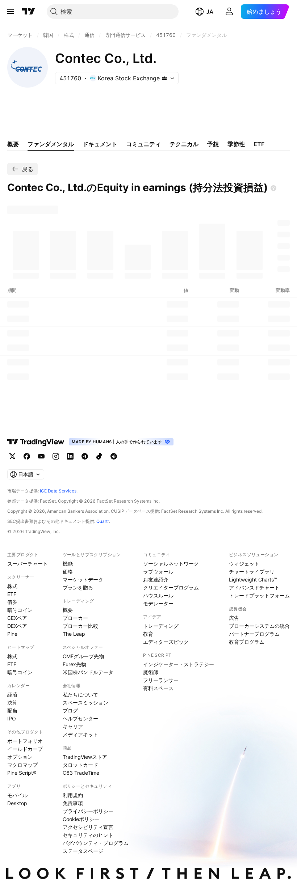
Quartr (102, 521)
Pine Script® (21, 773)
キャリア (73, 726)
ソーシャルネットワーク (171, 564)
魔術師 (150, 672)
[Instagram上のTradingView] (56, 456)
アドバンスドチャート (254, 587)
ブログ (70, 710)
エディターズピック (166, 642)
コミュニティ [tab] (143, 144)
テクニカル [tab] (184, 144)
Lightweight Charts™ (253, 579)
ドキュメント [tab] (100, 144)
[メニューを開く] (10, 11)
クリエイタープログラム (171, 587)
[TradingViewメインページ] (35, 442)
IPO (11, 718)
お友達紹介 (155, 579)
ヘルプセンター (80, 718)
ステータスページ (83, 851)
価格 (68, 571)
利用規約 (73, 795)
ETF (11, 594)
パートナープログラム (254, 634)
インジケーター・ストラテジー (178, 664)
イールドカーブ (25, 749)
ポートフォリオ (25, 741)
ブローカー (75, 618)
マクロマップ (22, 765)
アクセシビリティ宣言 (88, 827)
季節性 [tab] (236, 144)
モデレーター (158, 603)
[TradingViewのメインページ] (28, 12)
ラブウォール (158, 571)
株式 (12, 586)
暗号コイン (20, 610)
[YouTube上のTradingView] (41, 456)
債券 (12, 602)
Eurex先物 (74, 664)
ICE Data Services (58, 491)
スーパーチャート (27, 564)
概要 (68, 610)
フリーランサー (161, 680)
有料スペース (158, 688)
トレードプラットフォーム (259, 595)
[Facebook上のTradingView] (27, 456)
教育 (148, 634)
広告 (234, 618)
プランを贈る (78, 587)
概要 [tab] (13, 144)
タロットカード (80, 765)
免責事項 (73, 803)
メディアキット (80, 734)
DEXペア (17, 626)
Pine (12, 634)
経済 (12, 694)
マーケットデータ (83, 579)
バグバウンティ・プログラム (96, 843)
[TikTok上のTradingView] (99, 456)
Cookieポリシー (81, 819)
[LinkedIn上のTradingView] (70, 456)
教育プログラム (246, 642)
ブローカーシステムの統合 (259, 626)
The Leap (74, 634)
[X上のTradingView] (12, 456)
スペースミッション (85, 702)
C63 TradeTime (81, 773)
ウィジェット (244, 564)
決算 (12, 702)
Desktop (17, 803)
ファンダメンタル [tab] (51, 144)
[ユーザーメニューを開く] (229, 11)
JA (209, 11)
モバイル (17, 795)
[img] (164, 78)
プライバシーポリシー (88, 811)
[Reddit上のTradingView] (114, 456)
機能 (68, 564)
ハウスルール (158, 595)
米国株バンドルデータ (88, 672)
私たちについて (80, 694)
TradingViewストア (85, 757)
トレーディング (161, 626)
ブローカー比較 (80, 626)
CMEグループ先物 (83, 656)
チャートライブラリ (252, 571)
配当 (12, 710)
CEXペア (17, 618)
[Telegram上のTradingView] (85, 456)
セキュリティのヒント (88, 835)
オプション (20, 757)
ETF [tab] (259, 144)
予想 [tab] (213, 144)
